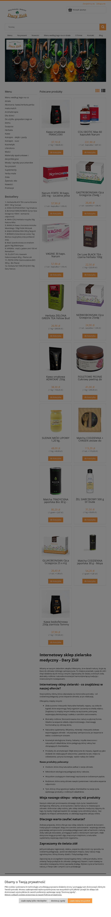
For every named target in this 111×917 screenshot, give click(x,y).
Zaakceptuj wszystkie (80, 900)
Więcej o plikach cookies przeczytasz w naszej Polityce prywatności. (33, 894)
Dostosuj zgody (58, 900)
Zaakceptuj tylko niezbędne (34, 900)
